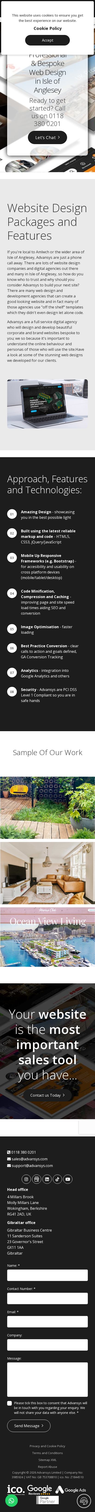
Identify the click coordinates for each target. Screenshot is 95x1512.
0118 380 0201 (48, 119)
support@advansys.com (32, 1165)
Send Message (26, 1425)
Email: (13, 1312)
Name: (13, 1265)
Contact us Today (45, 1095)
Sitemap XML (47, 1460)
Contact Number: (21, 1289)
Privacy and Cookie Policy (47, 1446)
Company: (14, 1335)
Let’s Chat (45, 137)
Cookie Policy (48, 28)
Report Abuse (47, 1467)
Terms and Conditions (47, 1453)
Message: (14, 1358)
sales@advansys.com (29, 1158)
